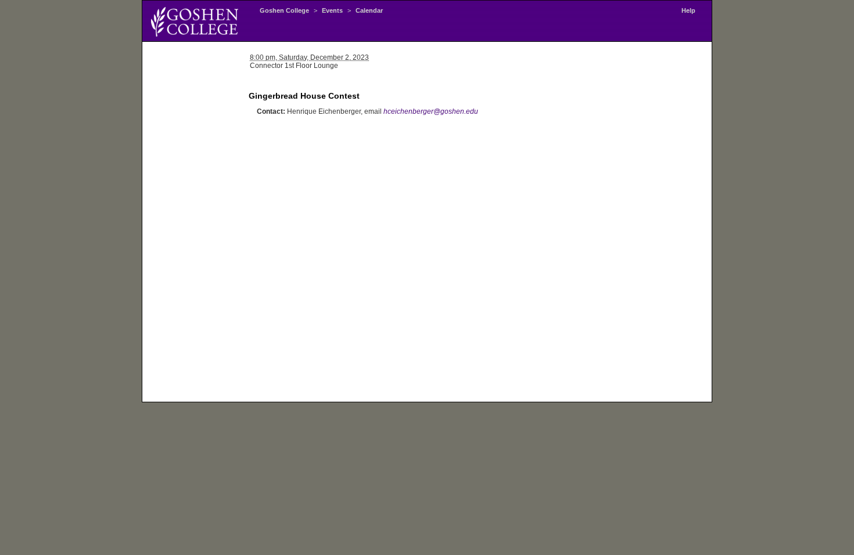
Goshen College (284, 10)
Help (688, 10)
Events (332, 10)
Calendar (369, 10)
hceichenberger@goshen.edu (430, 111)
